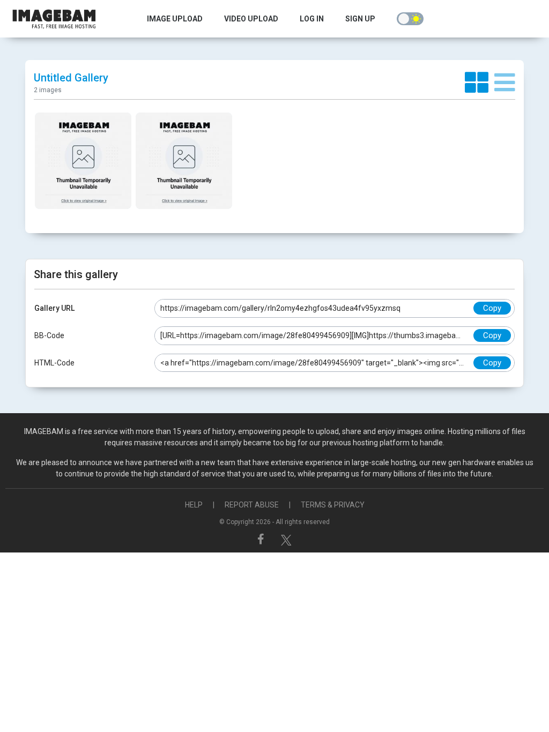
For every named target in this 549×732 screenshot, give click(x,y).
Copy (492, 308)
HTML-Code (54, 362)
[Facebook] (262, 539)
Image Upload (175, 18)
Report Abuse (252, 505)
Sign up (360, 18)
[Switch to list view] (504, 83)
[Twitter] (286, 539)
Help (194, 505)
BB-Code (49, 335)
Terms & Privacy (333, 505)
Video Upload (251, 18)
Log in (312, 18)
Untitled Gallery (71, 77)
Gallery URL (54, 308)
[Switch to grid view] (479, 83)
